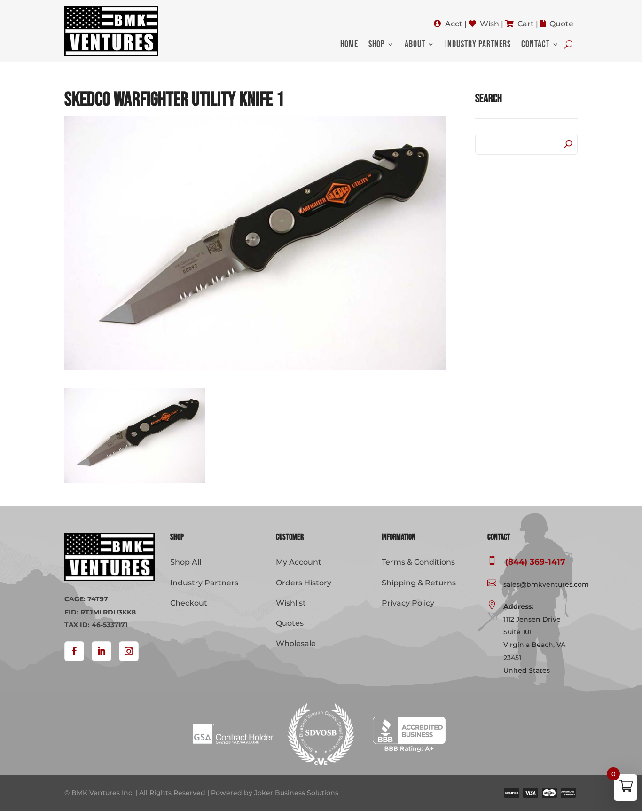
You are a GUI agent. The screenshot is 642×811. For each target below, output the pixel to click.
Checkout (188, 602)
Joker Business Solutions (296, 792)
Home (349, 45)
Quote (561, 23)
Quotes (290, 623)
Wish (489, 23)
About (415, 45)
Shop (376, 45)
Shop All (185, 562)
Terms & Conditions (418, 562)
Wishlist (291, 602)
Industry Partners (478, 45)
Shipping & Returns (419, 582)
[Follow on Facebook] (74, 651)
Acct (453, 23)
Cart (525, 23)
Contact (535, 45)
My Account (298, 562)
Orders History (303, 582)
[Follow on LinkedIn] (101, 651)
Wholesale (296, 643)
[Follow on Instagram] (129, 651)
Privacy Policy (408, 602)
